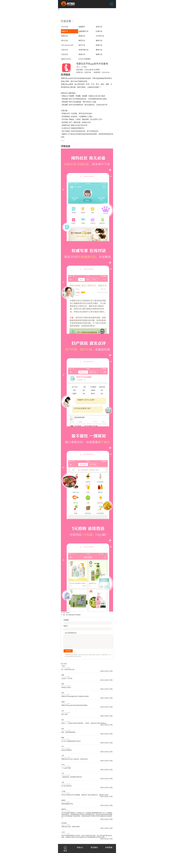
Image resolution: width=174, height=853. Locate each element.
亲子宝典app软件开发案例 (73, 614)
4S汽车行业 (100, 36)
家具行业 (82, 54)
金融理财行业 (83, 31)
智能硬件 (82, 27)
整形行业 (64, 36)
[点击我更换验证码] (71, 633)
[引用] (111, 671)
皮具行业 (99, 27)
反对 (106, 671)
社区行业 (64, 50)
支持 (101, 671)
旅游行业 (99, 45)
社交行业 (64, 54)
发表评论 (68, 651)
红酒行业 (99, 31)
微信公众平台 (66, 59)
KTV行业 (64, 27)
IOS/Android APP (67, 45)
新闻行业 (82, 36)
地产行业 (82, 45)
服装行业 (99, 40)
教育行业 (82, 40)
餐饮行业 (99, 50)
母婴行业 (64, 31)
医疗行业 (64, 40)
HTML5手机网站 (85, 59)
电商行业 (99, 54)
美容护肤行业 (83, 50)
